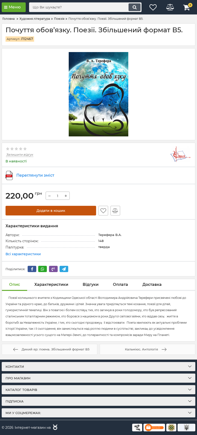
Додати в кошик (51, 210)
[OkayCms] (54, 427)
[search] (135, 7)
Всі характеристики (23, 254)
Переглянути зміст (35, 175)
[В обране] (103, 210)
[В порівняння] (115, 210)
